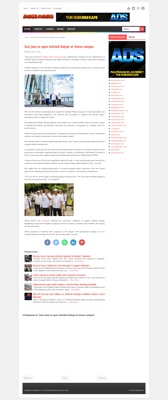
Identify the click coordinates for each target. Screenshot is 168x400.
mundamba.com (117, 116)
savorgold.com (116, 95)
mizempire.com (117, 104)
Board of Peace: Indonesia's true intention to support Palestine (61, 265)
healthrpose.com (117, 113)
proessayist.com (117, 144)
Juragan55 (115, 129)
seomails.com (116, 89)
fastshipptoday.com (118, 141)
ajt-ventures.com (117, 86)
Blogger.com (140, 390)
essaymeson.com (118, 80)
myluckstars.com (117, 119)
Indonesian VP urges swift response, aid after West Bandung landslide (64, 284)
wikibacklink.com (117, 98)
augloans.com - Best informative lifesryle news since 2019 (51, 390)
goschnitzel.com (117, 153)
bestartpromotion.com (119, 110)
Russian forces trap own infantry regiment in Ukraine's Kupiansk (62, 256)
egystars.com (116, 83)
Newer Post (27, 378)
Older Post (101, 378)
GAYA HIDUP (71, 29)
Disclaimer (57, 8)
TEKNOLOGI (38, 29)
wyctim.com (115, 135)
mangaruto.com (117, 132)
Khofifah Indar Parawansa (52, 57)
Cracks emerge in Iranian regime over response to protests (59, 275)
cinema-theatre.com (119, 125)
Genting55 (115, 150)
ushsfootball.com (117, 123)
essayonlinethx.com (118, 147)
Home (28, 29)
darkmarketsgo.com (119, 138)
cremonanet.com (117, 101)
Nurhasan (46, 221)
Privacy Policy (46, 8)
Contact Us (34, 8)
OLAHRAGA (49, 29)
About (26, 8)
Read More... (80, 261)
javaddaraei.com (117, 107)
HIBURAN (60, 29)
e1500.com (115, 92)
